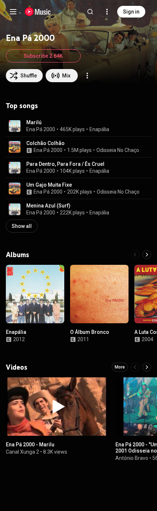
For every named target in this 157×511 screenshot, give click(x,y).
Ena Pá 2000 (40, 129)
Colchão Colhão (45, 143)
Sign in (131, 12)
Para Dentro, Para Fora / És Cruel (65, 164)
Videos (16, 367)
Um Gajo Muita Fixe (49, 185)
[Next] (146, 254)
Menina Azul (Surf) (48, 206)
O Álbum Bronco (89, 332)
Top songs (22, 105)
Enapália (99, 129)
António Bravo (131, 458)
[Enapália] (35, 294)
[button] (14, 126)
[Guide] (13, 11)
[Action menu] (87, 75)
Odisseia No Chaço (117, 150)
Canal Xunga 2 (22, 452)
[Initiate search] (90, 12)
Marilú (34, 122)
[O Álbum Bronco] (99, 294)
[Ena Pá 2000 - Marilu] (58, 406)
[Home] (38, 11)
